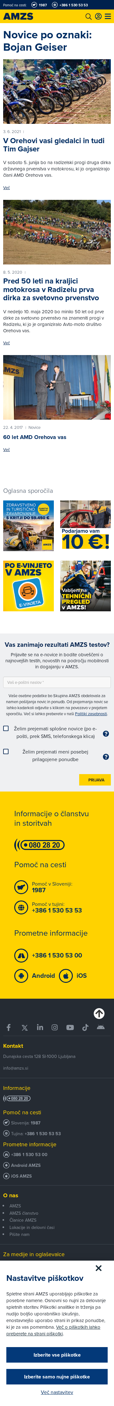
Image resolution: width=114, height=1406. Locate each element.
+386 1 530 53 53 (43, 1133)
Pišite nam (19, 1234)
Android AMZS (26, 1165)
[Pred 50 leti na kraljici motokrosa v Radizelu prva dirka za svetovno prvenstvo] (57, 232)
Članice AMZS (23, 1220)
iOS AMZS (21, 1176)
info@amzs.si (15, 1068)
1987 (36, 1123)
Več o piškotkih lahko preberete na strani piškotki (53, 1330)
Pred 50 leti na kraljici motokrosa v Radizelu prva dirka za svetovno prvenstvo (51, 289)
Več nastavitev (57, 1392)
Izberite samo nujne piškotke (57, 1376)
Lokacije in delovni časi (32, 1227)
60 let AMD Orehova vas (34, 437)
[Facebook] (9, 1028)
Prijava (96, 780)
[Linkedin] (40, 1028)
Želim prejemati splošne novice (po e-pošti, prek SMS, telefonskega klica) (55, 732)
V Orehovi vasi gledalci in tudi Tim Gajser (53, 145)
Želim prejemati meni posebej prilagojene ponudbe (55, 755)
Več (6, 187)
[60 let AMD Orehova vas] (57, 387)
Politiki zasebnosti (91, 713)
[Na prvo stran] (25, 16)
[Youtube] (70, 1028)
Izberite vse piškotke (57, 1354)
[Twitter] (25, 1028)
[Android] (101, 1028)
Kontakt (13, 1046)
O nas (10, 1195)
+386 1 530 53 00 (29, 1154)
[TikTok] (85, 1028)
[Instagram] (54, 1028)
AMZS (15, 1206)
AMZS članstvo (24, 1213)
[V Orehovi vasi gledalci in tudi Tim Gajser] (57, 91)
